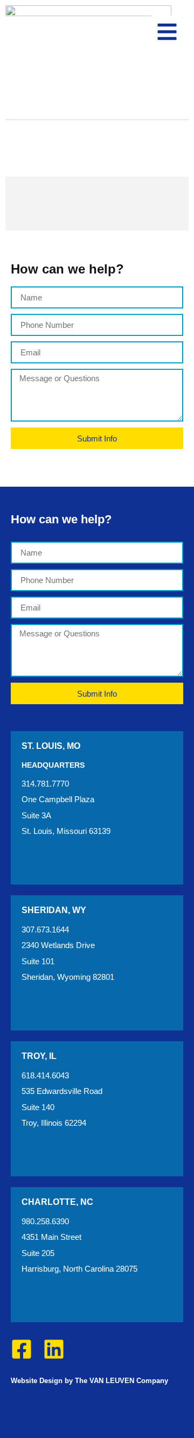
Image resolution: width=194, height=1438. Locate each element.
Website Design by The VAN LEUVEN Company (89, 1381)
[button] (167, 32)
